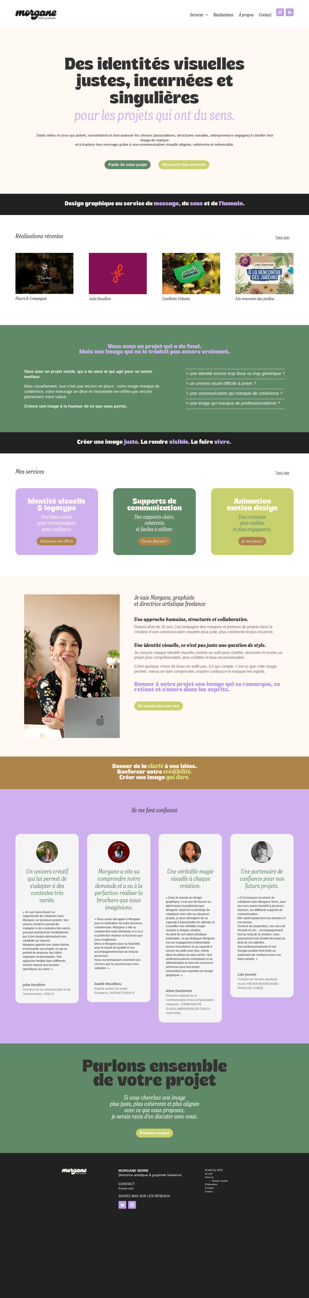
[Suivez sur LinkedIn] (290, 12)
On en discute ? (154, 541)
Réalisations (223, 14)
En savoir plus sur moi (158, 706)
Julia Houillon (100, 298)
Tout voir (282, 237)
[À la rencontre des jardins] (264, 273)
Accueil (208, 1174)
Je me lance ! (252, 541)
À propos (246, 14)
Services (196, 14)
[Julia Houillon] (118, 273)
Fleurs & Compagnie (31, 298)
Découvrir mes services (183, 165)
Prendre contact (154, 1133)
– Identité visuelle (216, 1181)
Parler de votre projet (127, 165)
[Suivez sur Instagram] (280, 12)
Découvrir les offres (56, 541)
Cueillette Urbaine (176, 298)
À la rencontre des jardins (254, 298)
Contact (265, 14)
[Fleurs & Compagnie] (44, 273)
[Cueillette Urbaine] (191, 273)
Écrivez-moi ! (126, 1188)
